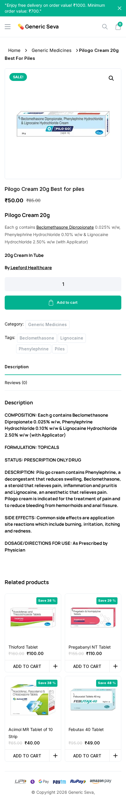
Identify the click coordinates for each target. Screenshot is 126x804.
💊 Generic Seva (38, 26)
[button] (111, 78)
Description (17, 366)
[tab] (63, 368)
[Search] (105, 27)
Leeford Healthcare (31, 267)
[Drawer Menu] (8, 26)
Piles (60, 348)
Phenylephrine (34, 348)
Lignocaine (71, 337)
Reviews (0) (16, 382)
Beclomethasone (37, 337)
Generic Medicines (51, 50)
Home (14, 50)
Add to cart (67, 302)
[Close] (119, 8)
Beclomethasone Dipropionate (65, 227)
